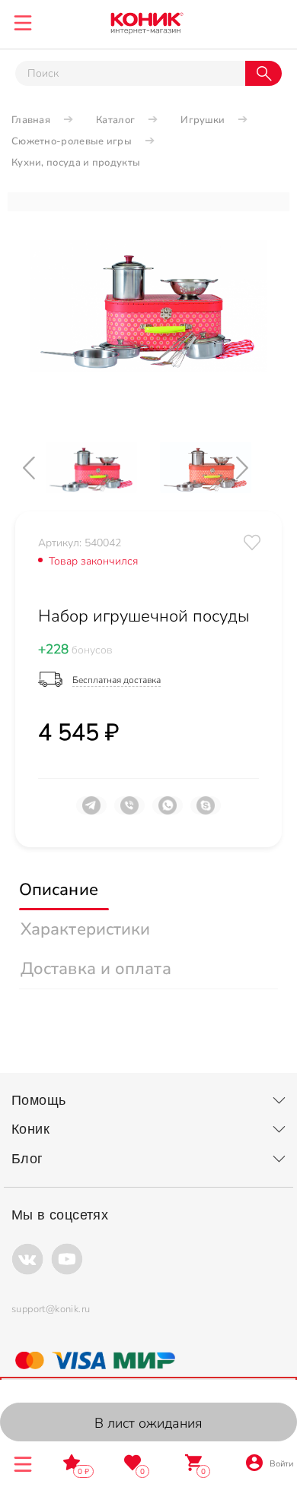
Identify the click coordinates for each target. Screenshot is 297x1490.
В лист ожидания (148, 1423)
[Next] (255, 467)
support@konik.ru (50, 1309)
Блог (27, 1158)
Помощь (38, 1100)
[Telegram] (91, 811)
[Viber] (129, 811)
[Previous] (42, 467)
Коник (30, 1129)
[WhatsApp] (167, 811)
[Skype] (205, 811)
